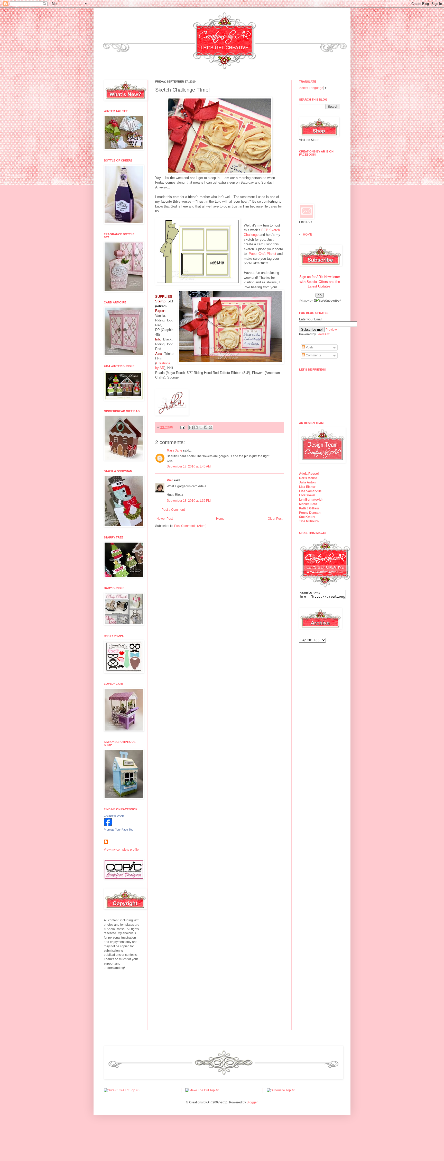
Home (220, 518)
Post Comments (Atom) (190, 526)
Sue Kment (307, 517)
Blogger (252, 1102)
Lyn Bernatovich (311, 499)
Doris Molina (308, 478)
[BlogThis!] (195, 427)
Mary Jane (174, 450)
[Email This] (190, 427)
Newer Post (164, 518)
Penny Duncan (309, 513)
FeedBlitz (323, 334)
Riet (170, 480)
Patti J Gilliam (309, 508)
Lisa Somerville (310, 491)
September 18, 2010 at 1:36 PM (189, 500)
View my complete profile (121, 849)
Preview (331, 329)
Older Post (275, 518)
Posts (309, 347)
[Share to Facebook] (205, 427)
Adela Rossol (309, 473)
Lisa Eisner (307, 487)
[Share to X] (200, 427)
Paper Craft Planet (262, 254)
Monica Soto (308, 504)
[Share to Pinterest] (210, 427)
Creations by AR (114, 815)
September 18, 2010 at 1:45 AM (189, 466)
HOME (307, 234)
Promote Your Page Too (118, 829)
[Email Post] (182, 427)
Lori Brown (307, 495)
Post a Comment (173, 509)
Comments (313, 355)
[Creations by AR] (108, 825)
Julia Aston (307, 482)
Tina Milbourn (309, 521)
